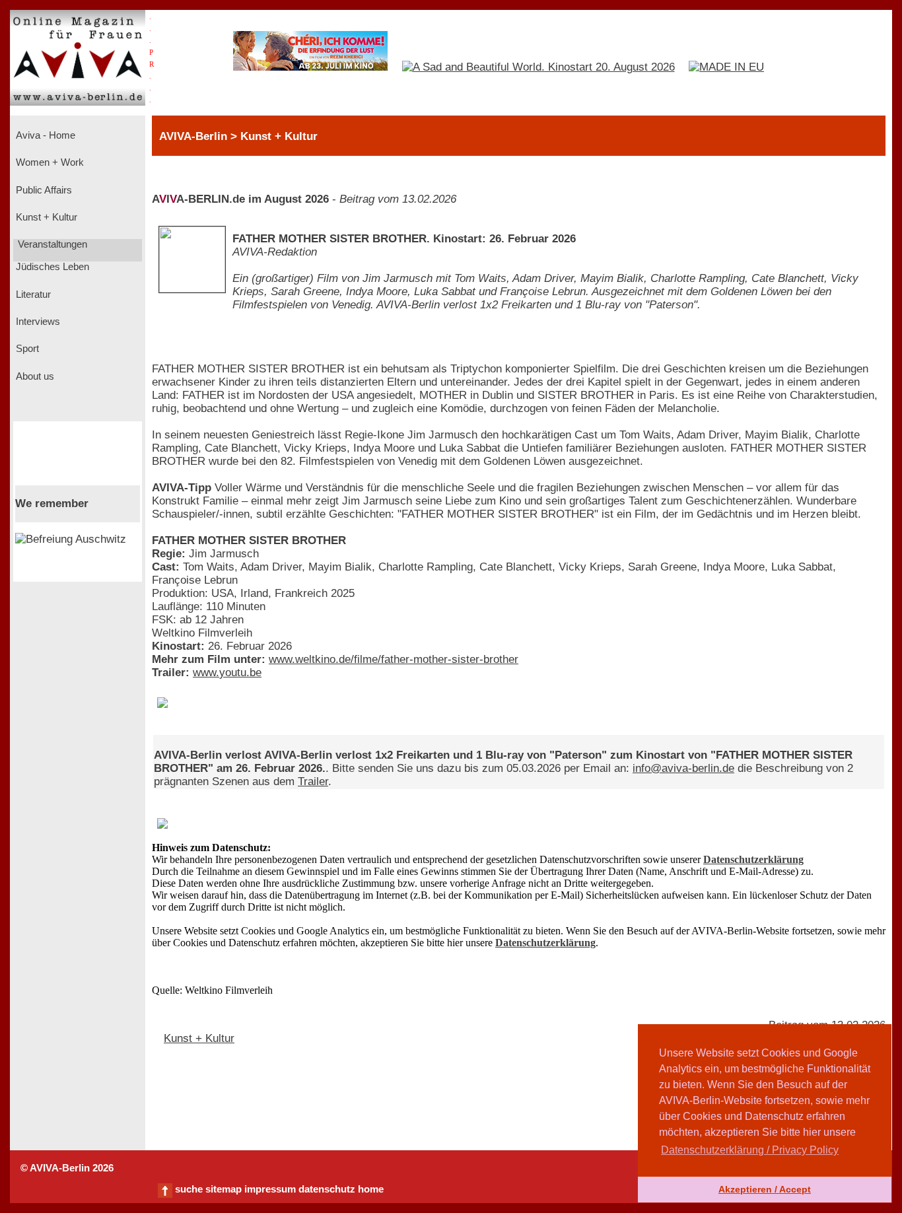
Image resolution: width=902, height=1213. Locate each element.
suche (189, 1189)
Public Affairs (42, 190)
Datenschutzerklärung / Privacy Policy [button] (750, 1150)
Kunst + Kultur (45, 217)
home (371, 1189)
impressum (270, 1189)
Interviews (36, 321)
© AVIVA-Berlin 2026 (67, 1168)
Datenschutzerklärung (753, 859)
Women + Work (48, 162)
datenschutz (326, 1189)
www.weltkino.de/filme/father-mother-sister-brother (393, 659)
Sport (26, 348)
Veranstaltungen (51, 244)
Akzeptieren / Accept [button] (764, 1189)
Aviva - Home (44, 135)
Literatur (32, 294)
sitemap (223, 1189)
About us (33, 376)
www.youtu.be (227, 672)
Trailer (313, 781)
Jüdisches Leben (51, 266)
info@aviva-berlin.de (683, 768)
